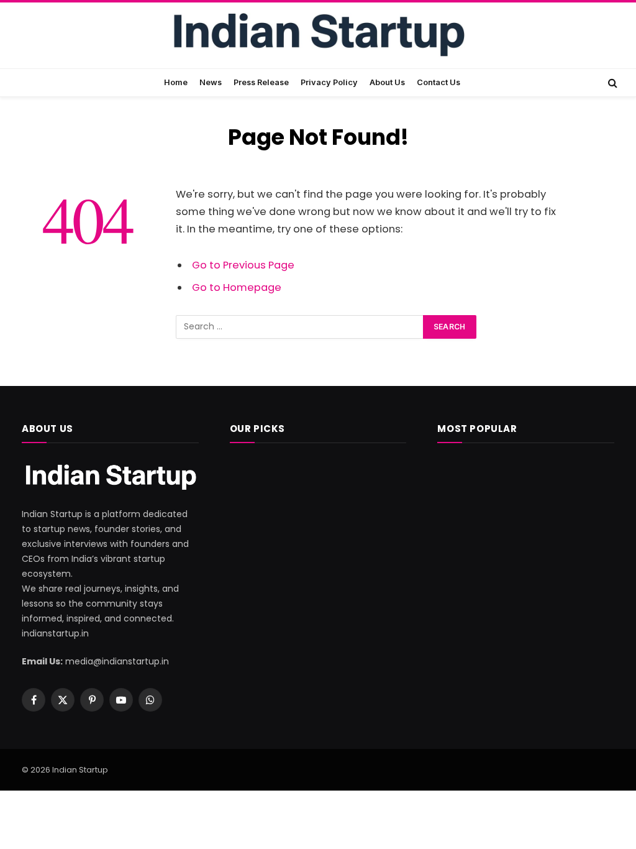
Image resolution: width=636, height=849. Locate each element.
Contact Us (438, 82)
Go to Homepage (236, 287)
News (210, 82)
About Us (387, 82)
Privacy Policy (329, 82)
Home (176, 82)
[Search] (611, 82)
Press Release (261, 82)
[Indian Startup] (318, 36)
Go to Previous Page (243, 265)
